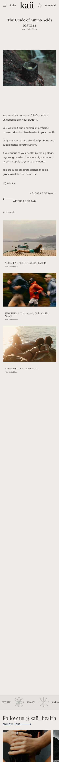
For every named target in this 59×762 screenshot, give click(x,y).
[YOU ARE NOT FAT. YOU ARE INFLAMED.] (29, 238)
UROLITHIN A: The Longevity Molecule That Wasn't (27, 314)
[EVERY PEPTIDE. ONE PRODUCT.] (29, 344)
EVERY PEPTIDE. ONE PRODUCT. (21, 368)
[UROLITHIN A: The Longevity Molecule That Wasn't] (29, 290)
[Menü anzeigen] (4, 5)
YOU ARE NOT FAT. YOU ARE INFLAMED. (25, 262)
